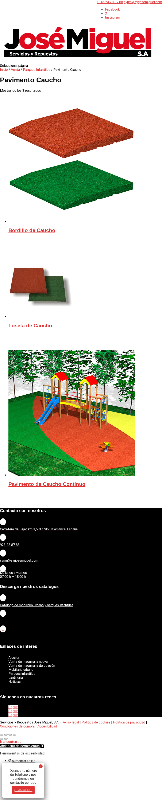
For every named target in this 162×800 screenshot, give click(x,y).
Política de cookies (96, 722)
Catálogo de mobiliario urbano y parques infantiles (36, 605)
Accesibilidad (47, 726)
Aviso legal (71, 722)
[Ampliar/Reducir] (1, 734)
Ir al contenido (10, 742)
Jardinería (15, 678)
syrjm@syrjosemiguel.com (19, 560)
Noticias (14, 682)
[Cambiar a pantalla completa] (6, 734)
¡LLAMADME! (23, 790)
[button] (22, 746)
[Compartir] (10, 734)
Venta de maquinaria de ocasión (31, 666)
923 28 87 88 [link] (10, 545)
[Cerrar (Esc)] (14, 734)
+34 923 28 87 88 (110, 2)
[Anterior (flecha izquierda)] (1, 738)
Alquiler (13, 658)
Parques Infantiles (36, 70)
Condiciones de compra (17, 726)
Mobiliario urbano (20, 670)
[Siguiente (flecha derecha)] (6, 738)
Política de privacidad (129, 722)
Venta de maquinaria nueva (28, 662)
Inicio (4, 70)
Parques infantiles (21, 674)
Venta (15, 70)
